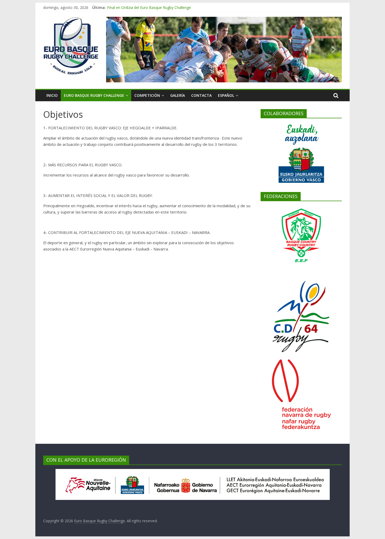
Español (226, 95)
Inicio (52, 95)
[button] (114, 49)
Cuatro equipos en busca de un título (138, 5)
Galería (177, 95)
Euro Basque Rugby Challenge (94, 95)
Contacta (201, 95)
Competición (147, 95)
